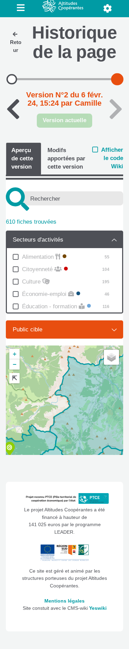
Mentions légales (64, 601)
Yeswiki (98, 608)
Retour (15, 46)
